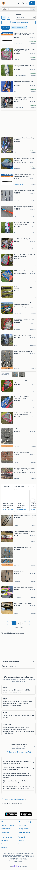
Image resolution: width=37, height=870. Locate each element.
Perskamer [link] (4, 840)
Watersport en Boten (17, 27)
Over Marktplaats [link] (6, 837)
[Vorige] (9, 623)
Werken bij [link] (21, 837)
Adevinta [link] (21, 840)
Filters (7, 27)
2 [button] (18, 623)
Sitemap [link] (4, 847)
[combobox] (16, 9)
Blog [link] (2, 822)
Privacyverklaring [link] (23, 829)
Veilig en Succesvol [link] (7, 825)
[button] (23, 3)
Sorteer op (19, 14)
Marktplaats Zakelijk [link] (24, 822)
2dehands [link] (4, 844)
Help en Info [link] (22, 825)
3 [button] (22, 623)
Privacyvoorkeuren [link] (24, 832)
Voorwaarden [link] (5, 829)
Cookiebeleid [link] (5, 832)
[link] (4, 3)
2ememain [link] (21, 844)
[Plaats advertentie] (32, 3)
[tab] (3, 18)
